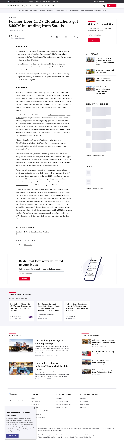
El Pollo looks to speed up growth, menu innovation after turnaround (105, 90)
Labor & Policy (59, 10)
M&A (67, 10)
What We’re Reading (38, 417)
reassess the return (22, 185)
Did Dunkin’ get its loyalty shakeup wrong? (49, 342)
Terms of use (52, 437)
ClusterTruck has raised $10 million (28, 135)
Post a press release (98, 156)
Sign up (113, 5)
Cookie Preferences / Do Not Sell (80, 437)
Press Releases (52, 6)
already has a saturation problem (43, 210)
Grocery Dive (38, 1)
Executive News (74, 10)
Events (44, 6)
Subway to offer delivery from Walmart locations (102, 371)
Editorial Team (35, 401)
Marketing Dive (46, 1)
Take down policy (63, 437)
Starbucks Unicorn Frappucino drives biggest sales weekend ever (105, 61)
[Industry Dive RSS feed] (22, 400)
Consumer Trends (23, 10)
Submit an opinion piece (63, 404)
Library (38, 6)
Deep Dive (25, 6)
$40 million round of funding (57, 129)
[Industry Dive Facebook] (14, 400)
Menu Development (87, 10)
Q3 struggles (51, 179)
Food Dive (30, 1)
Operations (97, 10)
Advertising (59, 398)
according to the (23, 57)
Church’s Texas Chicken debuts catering (102, 361)
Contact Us (35, 404)
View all (88, 156)
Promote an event (97, 188)
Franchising (50, 10)
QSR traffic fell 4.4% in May (103, 352)
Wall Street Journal (35, 57)
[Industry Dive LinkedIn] (10, 400)
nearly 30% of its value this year (27, 179)
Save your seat (12, 435)
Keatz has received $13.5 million (48, 132)
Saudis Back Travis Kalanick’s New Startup (32, 232)
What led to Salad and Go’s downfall (105, 71)
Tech (104, 10)
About (33, 398)
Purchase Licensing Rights (39, 411)
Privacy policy (42, 437)
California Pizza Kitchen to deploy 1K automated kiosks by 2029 (103, 342)
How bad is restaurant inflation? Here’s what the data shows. (51, 366)
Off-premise (33, 10)
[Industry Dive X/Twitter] (18, 400)
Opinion (32, 6)
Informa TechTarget (69, 428)
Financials (42, 10)
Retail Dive (55, 1)
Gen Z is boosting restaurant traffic (103, 79)
